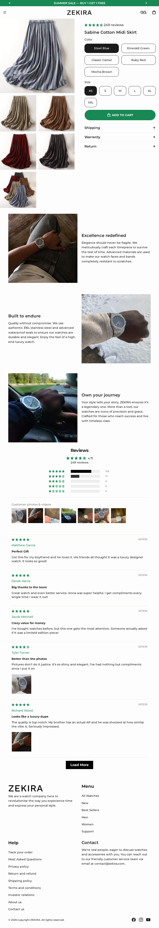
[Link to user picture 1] (21, 684)
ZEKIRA (35, 919)
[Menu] (5, 12)
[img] (20, 539)
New (85, 803)
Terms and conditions (24, 888)
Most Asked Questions (25, 859)
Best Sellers (90, 810)
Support (88, 831)
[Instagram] (141, 919)
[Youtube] (148, 919)
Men (85, 817)
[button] (94, 25)
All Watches (90, 796)
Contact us (16, 909)
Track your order (20, 852)
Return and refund (22, 873)
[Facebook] (133, 919)
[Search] (142, 12)
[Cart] (154, 12)
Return (90, 146)
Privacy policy (18, 866)
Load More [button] (79, 765)
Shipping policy (20, 880)
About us (15, 902)
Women (88, 824)
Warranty (92, 137)
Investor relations (21, 895)
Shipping (92, 128)
